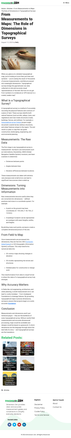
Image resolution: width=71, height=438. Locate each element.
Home (3, 8)
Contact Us (57, 407)
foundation (12, 303)
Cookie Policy (39, 411)
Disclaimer (38, 404)
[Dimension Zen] (10, 3)
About (55, 403)
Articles (9, 8)
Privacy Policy (39, 408)
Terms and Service (41, 415)
